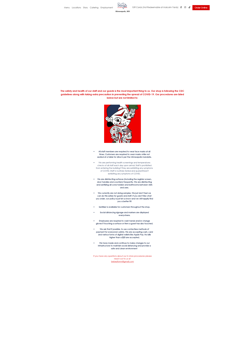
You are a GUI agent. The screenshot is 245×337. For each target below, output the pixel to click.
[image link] (122, 5)
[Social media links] (181, 7)
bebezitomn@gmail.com (122, 261)
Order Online (201, 7)
